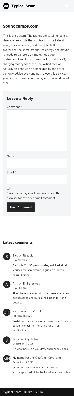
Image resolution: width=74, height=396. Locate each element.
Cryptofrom (32, 339)
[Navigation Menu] (66, 6)
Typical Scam (12, 392)
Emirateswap (31, 283)
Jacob (16, 339)
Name (12, 156)
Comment (14, 107)
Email (11, 172)
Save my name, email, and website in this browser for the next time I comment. (34, 196)
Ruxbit (37, 311)
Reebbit (28, 255)
